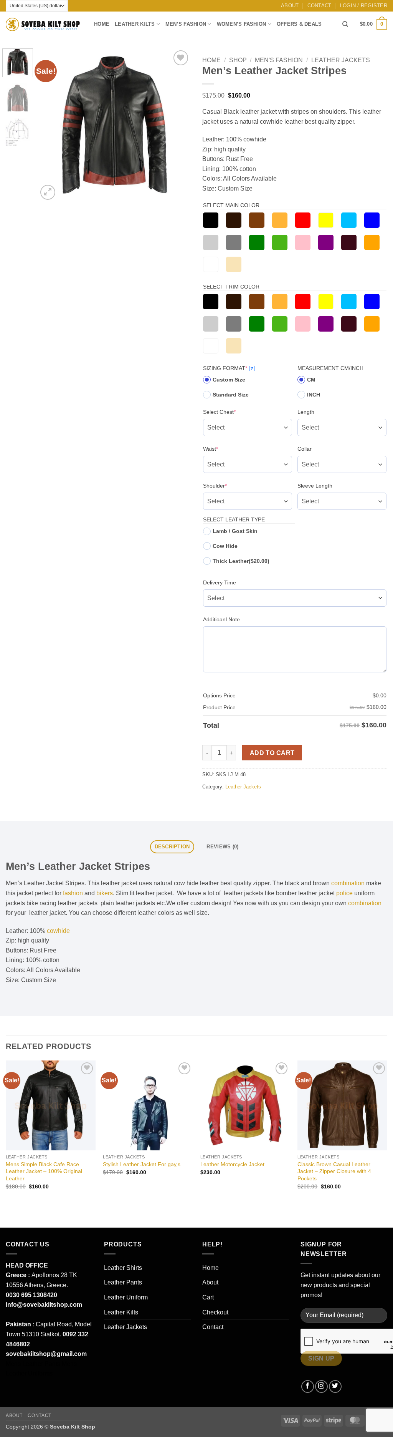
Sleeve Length (314, 486)
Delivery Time (219, 582)
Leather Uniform (126, 1297)
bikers (104, 893)
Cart (208, 1297)
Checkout (215, 1312)
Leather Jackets (340, 60)
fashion (73, 893)
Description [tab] (172, 847)
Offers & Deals (299, 24)
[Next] (178, 125)
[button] (363, 6)
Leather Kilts (135, 24)
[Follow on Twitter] (335, 1386)
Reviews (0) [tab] (222, 847)
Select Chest (231, 411)
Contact (319, 5)
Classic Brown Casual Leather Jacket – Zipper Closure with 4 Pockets (334, 1171)
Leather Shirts (123, 1267)
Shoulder (227, 485)
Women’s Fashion (241, 24)
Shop (238, 60)
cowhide (58, 931)
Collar (304, 449)
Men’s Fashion (185, 24)
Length (305, 412)
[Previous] (51, 125)
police (344, 893)
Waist (222, 448)
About (290, 5)
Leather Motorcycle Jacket (232, 1164)
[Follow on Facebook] (307, 1386)
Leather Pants (123, 1282)
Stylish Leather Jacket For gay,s (141, 1164)
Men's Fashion (279, 60)
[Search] (345, 24)
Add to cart (272, 753)
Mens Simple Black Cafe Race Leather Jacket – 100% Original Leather (44, 1171)
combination (348, 883)
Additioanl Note (221, 619)
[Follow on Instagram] (321, 1386)
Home (101, 24)
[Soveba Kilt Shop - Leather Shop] (44, 24)
